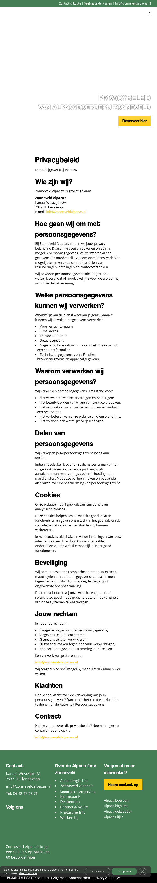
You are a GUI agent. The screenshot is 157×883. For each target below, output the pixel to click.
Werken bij (69, 817)
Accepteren (124, 871)
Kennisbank (70, 796)
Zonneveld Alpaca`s (76, 785)
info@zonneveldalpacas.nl (133, 3)
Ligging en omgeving (78, 791)
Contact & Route (70, 3)
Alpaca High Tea (74, 780)
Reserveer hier (134, 120)
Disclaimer (41, 878)
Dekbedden (70, 801)
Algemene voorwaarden (71, 878)
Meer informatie (28, 873)
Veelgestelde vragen (98, 3)
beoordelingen (23, 857)
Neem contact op (123, 784)
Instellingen (97, 871)
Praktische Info (73, 812)
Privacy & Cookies (107, 878)
